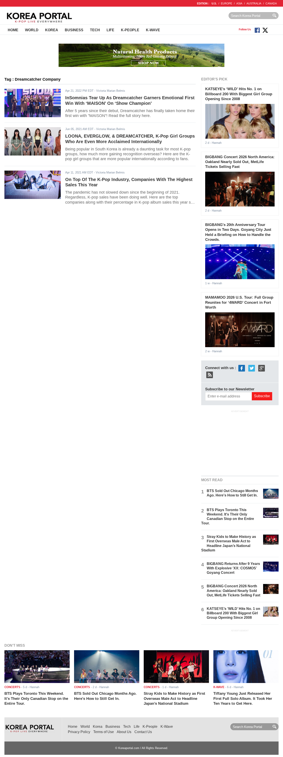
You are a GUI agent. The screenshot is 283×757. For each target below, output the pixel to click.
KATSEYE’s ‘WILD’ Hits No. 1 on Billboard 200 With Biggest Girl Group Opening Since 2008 (238, 94)
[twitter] (251, 368)
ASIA (239, 3)
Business (74, 30)
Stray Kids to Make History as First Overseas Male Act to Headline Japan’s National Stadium (174, 698)
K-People (130, 30)
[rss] (209, 374)
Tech (95, 30)
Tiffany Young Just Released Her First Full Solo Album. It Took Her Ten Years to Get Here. (242, 698)
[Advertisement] (240, 442)
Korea (51, 30)
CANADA (271, 3)
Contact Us (143, 732)
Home (13, 30)
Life (110, 30)
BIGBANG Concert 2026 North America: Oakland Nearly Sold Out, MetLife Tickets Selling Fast (240, 162)
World (31, 30)
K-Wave (153, 30)
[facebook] (241, 368)
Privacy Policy (79, 732)
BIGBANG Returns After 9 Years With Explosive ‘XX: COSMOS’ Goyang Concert (233, 568)
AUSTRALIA (254, 3)
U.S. (214, 3)
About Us (124, 732)
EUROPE (226, 3)
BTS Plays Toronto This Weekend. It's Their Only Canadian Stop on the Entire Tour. (36, 698)
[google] (261, 368)
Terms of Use (103, 732)
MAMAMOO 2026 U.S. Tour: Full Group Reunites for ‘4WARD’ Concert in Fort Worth (239, 302)
